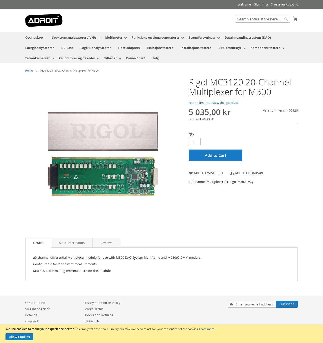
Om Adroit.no (35, 303)
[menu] (161, 47)
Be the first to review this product (213, 103)
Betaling (31, 315)
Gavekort (31, 321)
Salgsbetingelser (37, 309)
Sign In (259, 4)
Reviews (106, 243)
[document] (162, 333)
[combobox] (262, 19)
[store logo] (44, 20)
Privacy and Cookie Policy (101, 303)
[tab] (38, 243)
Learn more (206, 329)
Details (38, 243)
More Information (72, 243)
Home (29, 70)
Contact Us (91, 321)
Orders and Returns (98, 315)
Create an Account (284, 4)
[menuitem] (35, 37)
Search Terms (93, 309)
